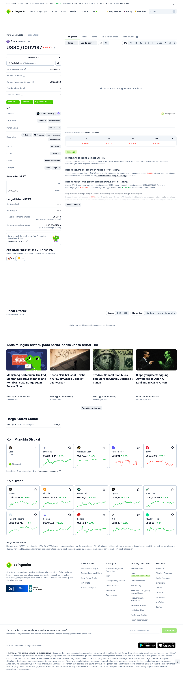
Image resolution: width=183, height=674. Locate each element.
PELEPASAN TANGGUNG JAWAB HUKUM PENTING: (29, 653)
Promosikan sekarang (48, 471)
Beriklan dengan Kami (17, 241)
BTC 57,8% (98, 3)
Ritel (153, 199)
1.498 (26, 3)
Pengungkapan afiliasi (15, 314)
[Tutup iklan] (35, 448)
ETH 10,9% (107, 3)
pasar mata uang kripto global (162, 197)
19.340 (13, 3)
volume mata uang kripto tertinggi (111, 175)
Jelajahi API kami (92, 132)
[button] (42, 121)
